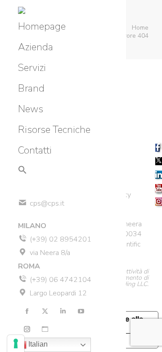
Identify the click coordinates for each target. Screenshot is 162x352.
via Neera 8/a (50, 252)
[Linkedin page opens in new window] (63, 311)
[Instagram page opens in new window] (27, 329)
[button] (22, 169)
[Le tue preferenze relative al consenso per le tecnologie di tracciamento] (15, 343)
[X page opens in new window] (45, 311)
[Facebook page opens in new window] (27, 311)
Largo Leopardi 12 (58, 293)
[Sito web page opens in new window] (45, 329)
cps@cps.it (47, 203)
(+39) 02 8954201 (60, 239)
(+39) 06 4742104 (60, 279)
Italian (37, 344)
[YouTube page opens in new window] (81, 311)
